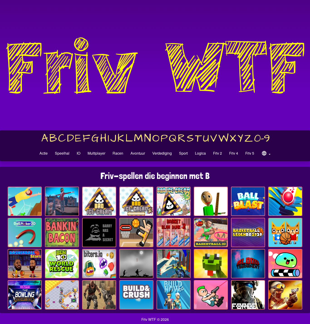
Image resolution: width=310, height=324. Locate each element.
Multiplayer (96, 153)
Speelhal (62, 153)
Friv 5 (249, 153)
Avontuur (137, 153)
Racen (118, 153)
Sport (183, 153)
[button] (266, 154)
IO (78, 153)
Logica (200, 153)
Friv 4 (233, 153)
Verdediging (162, 153)
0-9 (262, 138)
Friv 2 (217, 153)
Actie (43, 153)
